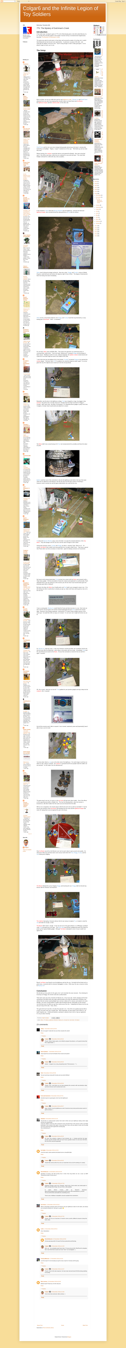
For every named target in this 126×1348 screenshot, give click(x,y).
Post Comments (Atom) (48, 1327)
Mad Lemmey (44, 1281)
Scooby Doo (66, 1019)
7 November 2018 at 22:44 (55, 1051)
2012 (96, 235)
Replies (44, 1036)
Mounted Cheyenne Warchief (25, 278)
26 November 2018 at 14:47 (57, 1269)
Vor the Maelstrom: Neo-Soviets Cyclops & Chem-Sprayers (26, 177)
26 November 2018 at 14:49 (57, 1246)
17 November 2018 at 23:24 (56, 1258)
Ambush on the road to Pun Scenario (26, 310)
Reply (42, 1033)
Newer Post (39, 1325)
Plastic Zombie (27, 729)
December (98, 195)
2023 (96, 183)
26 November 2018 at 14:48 (57, 1291)
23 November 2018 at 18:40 (54, 1281)
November (98, 197)
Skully (42, 1028)
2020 (96, 189)
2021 (96, 187)
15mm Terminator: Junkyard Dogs (26, 467)
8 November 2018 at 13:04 (52, 1150)
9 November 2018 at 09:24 (57, 1039)
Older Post (85, 1325)
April (97, 217)
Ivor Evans (43, 1204)
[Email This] (52, 1018)
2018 (96, 193)
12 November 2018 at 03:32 (52, 1204)
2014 (96, 231)
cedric (42, 1228)
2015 (96, 229)
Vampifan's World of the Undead (26, 584)
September (98, 207)
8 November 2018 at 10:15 (51, 1118)
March (97, 219)
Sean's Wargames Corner (26, 519)
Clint (42, 1073)
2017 (96, 225)
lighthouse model (67, 99)
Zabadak (43, 1118)
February (98, 221)
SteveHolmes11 (44, 1171)
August (97, 209)
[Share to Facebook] (57, 1018)
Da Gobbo (43, 1150)
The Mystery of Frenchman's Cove (50, 37)
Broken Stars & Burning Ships (26, 164)
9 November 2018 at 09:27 (57, 1106)
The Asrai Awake (26, 373)
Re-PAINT (25, 711)
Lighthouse (51, 1019)
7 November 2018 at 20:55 (50, 1028)
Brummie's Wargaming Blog (26, 331)
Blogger (69, 1337)
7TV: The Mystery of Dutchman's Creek (99, 200)
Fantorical (25, 64)
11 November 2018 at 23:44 (55, 1171)
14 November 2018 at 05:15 (50, 1228)
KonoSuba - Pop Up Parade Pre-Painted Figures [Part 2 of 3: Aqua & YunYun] (26, 213)
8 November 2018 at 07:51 (57, 1095)
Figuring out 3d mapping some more (26, 531)
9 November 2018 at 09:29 (57, 1136)
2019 (96, 191)
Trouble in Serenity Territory (25, 552)
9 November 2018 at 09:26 (57, 1083)
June (97, 213)
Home (62, 1325)
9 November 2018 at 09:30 (57, 1160)
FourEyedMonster (45, 1258)
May (97, 215)
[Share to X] (55, 1018)
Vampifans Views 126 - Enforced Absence (26, 588)
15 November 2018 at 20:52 (59, 1239)
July (97, 211)
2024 (96, 181)
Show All (29, 833)
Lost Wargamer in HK (26, 488)
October (98, 205)
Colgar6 (47, 1039)
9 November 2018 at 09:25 (57, 1062)
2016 (96, 227)
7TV (44, 1019)
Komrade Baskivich (45, 1095)
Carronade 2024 (102, 52)
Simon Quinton (44, 1051)
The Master (77, 1019)
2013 (96, 233)
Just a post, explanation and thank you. (26, 732)
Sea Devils (72, 1019)
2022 (96, 185)
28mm (42, 1019)
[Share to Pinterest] (59, 1018)
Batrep (47, 1019)
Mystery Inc (61, 1019)
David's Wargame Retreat (25, 299)
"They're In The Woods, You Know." (26, 74)
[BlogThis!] (54, 1018)
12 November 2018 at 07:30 (57, 1216)
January (98, 223)
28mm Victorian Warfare (25, 98)
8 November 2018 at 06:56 (49, 1073)
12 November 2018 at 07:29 (57, 1183)
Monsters (56, 1019)
